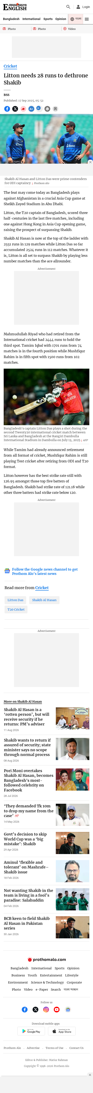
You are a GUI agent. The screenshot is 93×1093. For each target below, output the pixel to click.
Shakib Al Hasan (44, 600)
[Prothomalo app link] (31, 1031)
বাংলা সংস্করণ (71, 990)
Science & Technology (47, 982)
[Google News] (68, 1010)
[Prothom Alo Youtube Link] (58, 1010)
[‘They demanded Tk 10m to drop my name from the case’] (72, 815)
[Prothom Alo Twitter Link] (37, 1010)
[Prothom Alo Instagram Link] (48, 1010)
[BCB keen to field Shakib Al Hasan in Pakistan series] (72, 927)
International (31, 19)
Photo (16, 989)
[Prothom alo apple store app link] (62, 1031)
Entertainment (51, 975)
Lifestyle (72, 975)
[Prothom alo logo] (46, 961)
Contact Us (76, 1048)
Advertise (33, 1048)
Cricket (10, 66)
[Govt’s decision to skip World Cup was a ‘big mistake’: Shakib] (72, 843)
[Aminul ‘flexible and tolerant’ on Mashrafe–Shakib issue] (72, 871)
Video (28, 989)
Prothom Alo (12, 1048)
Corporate (74, 982)
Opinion (60, 19)
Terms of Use (54, 1048)
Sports (48, 19)
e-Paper (42, 989)
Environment (18, 982)
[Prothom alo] (15, 6)
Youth (32, 975)
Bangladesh (11, 19)
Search (56, 989)
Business (18, 975)
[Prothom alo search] (68, 6)
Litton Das (15, 600)
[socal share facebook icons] (8, 111)
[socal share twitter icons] (16, 111)
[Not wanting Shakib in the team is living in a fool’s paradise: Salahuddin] (72, 899)
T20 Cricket (16, 609)
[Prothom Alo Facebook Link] (26, 1010)
